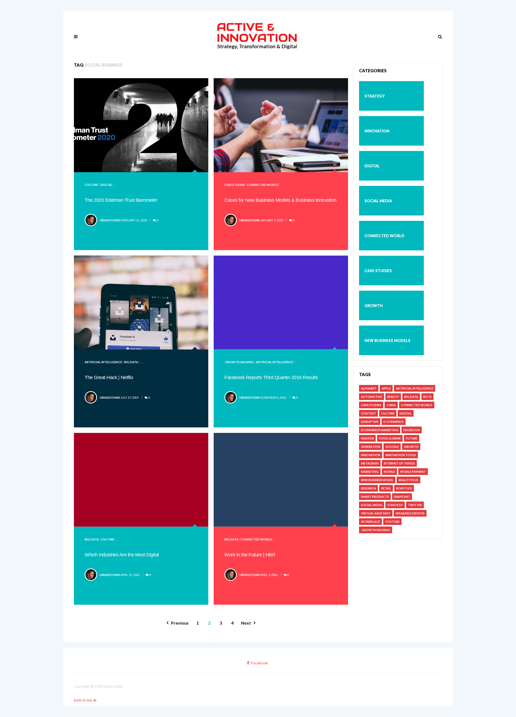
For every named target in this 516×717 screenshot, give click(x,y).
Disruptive (369, 421)
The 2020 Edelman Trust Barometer (121, 200)
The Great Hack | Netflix (109, 377)
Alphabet (369, 388)
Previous (180, 622)
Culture (91, 184)
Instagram (370, 463)
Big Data (131, 362)
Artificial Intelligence (103, 362)
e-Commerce (394, 421)
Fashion (367, 438)
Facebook (411, 430)
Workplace (370, 521)
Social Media (378, 201)
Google (392, 446)
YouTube (392, 521)
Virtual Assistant (375, 513)
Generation (370, 446)
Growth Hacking (239, 362)
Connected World (262, 184)
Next (246, 622)
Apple (386, 388)
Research (368, 488)
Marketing (370, 471)
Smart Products (375, 496)
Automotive (371, 396)
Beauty (393, 396)
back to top (83, 700)
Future (411, 438)
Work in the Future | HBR (249, 554)
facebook (259, 663)
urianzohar (110, 220)
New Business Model (377, 480)
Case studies (234, 184)
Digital (106, 184)
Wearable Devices (410, 513)
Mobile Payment (413, 471)
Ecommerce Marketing (379, 430)
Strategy (374, 96)
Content (368, 413)
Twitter (415, 505)
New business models (387, 340)
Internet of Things (399, 463)
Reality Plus (408, 480)
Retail (386, 488)
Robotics (404, 488)
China (391, 405)
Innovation (376, 131)
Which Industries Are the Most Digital (122, 554)
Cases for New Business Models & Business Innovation (280, 200)
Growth (373, 305)
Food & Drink (390, 438)
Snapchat (402, 496)
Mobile (389, 471)
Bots (427, 396)
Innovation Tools (400, 455)
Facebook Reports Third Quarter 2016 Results (271, 377)
